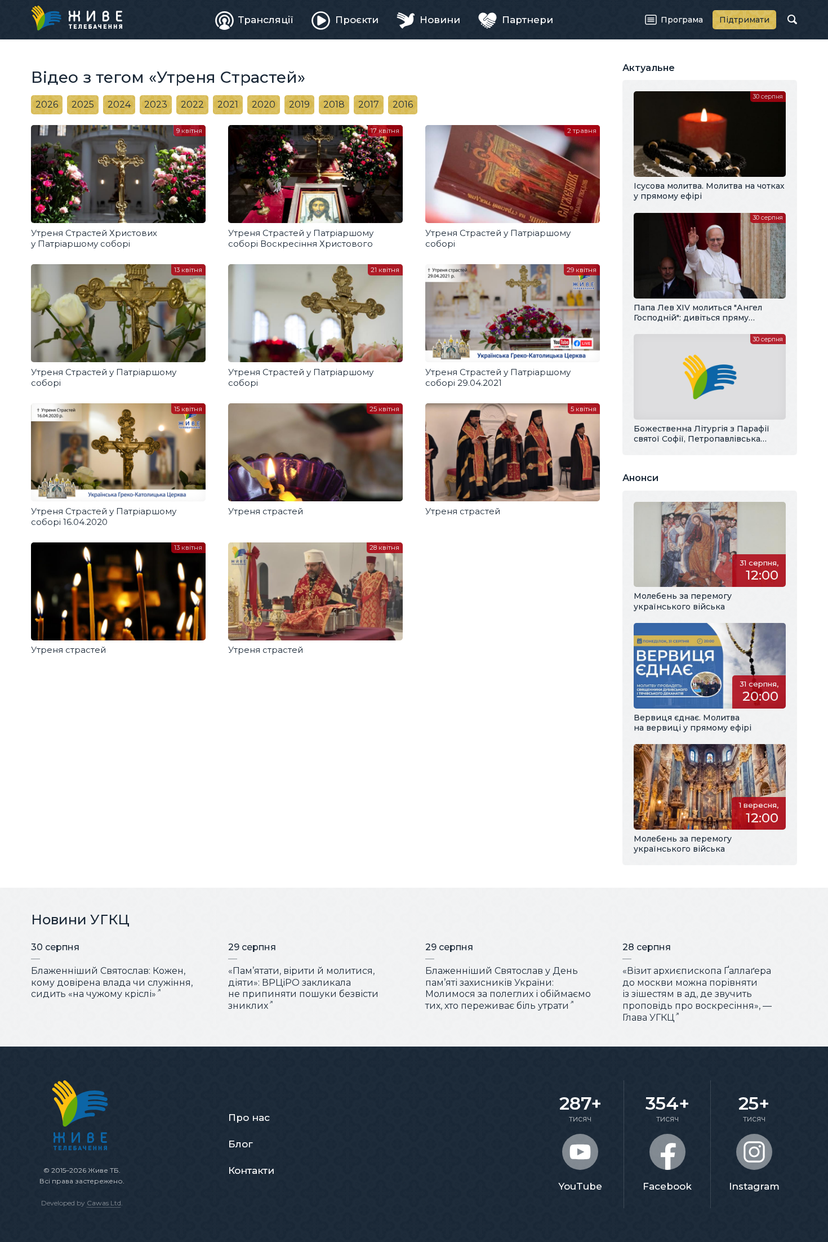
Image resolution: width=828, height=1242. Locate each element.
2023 (155, 104)
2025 (83, 104)
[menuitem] (254, 19)
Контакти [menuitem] (251, 1170)
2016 (403, 104)
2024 (119, 104)
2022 (192, 104)
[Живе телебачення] (76, 18)
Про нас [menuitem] (249, 1117)
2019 (299, 104)
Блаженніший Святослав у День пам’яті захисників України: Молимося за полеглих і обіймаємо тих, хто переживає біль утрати (508, 988)
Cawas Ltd (104, 1203)
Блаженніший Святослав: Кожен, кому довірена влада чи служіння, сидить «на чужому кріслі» (112, 982)
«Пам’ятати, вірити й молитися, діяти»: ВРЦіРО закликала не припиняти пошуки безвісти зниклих (303, 988)
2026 (46, 104)
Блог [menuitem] (240, 1144)
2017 (368, 104)
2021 (227, 104)
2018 (334, 104)
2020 (263, 104)
